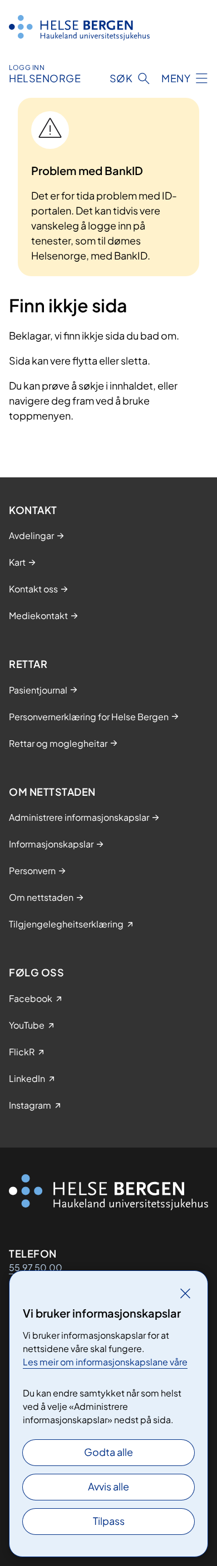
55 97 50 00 (35, 1267)
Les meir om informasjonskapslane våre (105, 1362)
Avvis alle (108, 1486)
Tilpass (109, 1520)
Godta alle (108, 1451)
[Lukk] (185, 1293)
